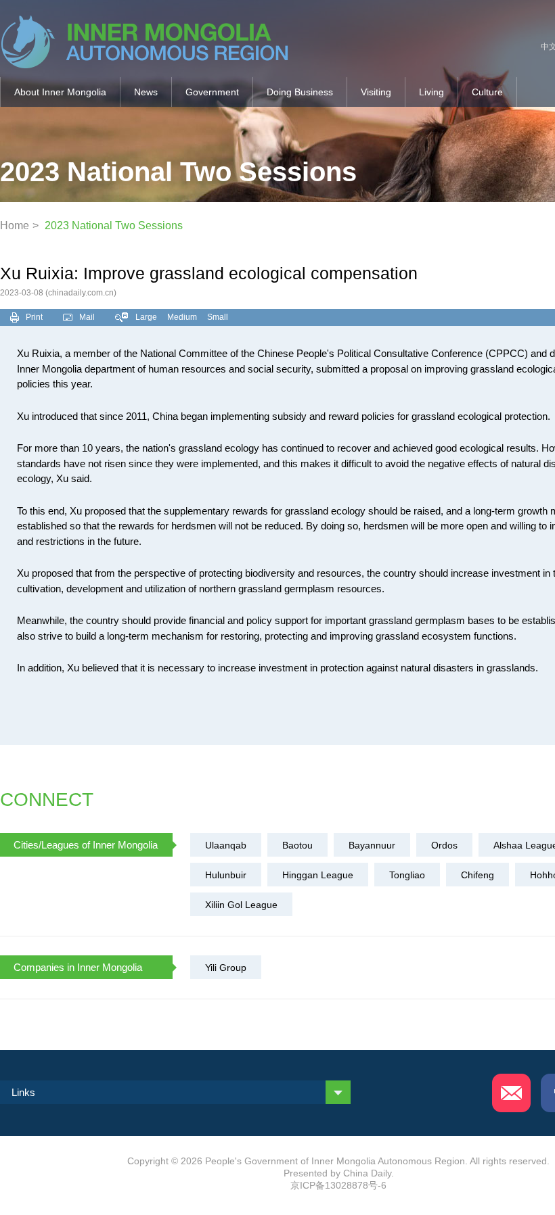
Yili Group (225, 967)
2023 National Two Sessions (114, 225)
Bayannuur (372, 845)
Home (14, 225)
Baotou (297, 845)
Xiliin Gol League (241, 904)
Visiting (376, 92)
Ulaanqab (225, 845)
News (146, 92)
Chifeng (477, 874)
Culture (487, 92)
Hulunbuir (225, 874)
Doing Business (300, 92)
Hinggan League (317, 874)
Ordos (444, 845)
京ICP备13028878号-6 (338, 1185)
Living (431, 92)
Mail (87, 317)
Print (34, 317)
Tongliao (407, 874)
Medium (182, 317)
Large (146, 317)
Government (212, 92)
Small (217, 317)
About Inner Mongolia (60, 92)
